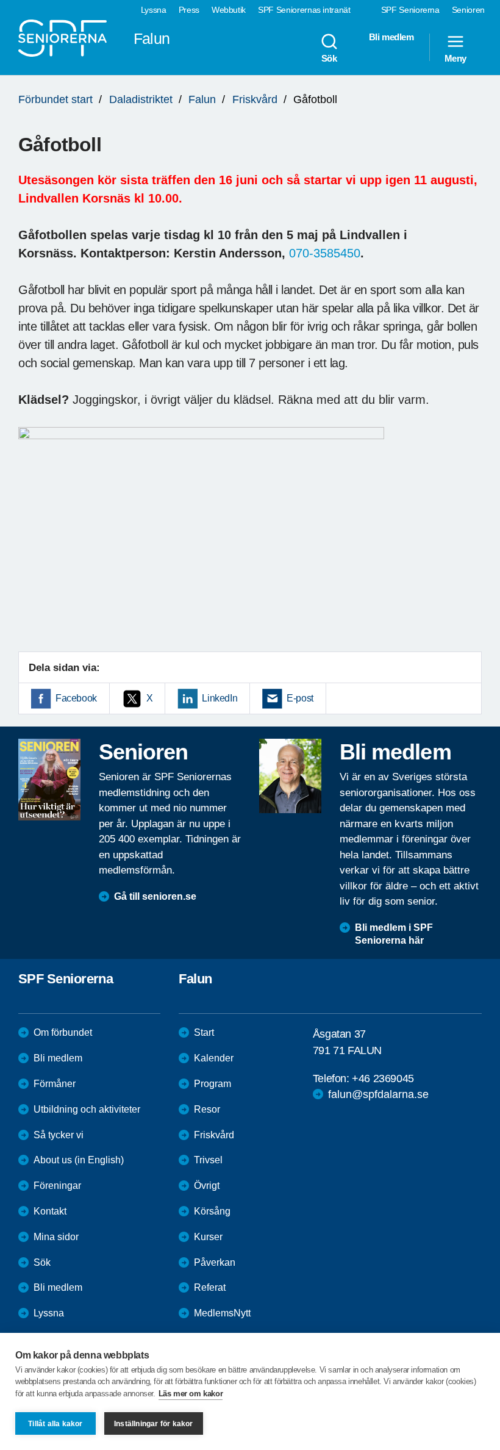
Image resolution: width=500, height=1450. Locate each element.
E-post (300, 698)
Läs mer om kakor (191, 1393)
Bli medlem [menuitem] (391, 36)
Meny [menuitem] (455, 58)
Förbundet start (55, 99)
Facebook (76, 698)
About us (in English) (79, 1160)
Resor (207, 1109)
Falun (202, 99)
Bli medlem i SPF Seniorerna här (394, 934)
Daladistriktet (141, 99)
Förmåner (55, 1084)
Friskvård (254, 99)
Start (204, 1032)
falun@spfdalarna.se (378, 1094)
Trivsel (208, 1160)
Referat (210, 1287)
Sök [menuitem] (329, 58)
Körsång (212, 1211)
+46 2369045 (383, 1078)
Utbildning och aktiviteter (87, 1109)
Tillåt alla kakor (55, 1423)
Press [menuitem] (189, 10)
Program (212, 1084)
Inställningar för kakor (153, 1423)
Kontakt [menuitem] (50, 1211)
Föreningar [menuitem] (57, 1185)
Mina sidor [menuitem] (56, 1237)
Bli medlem (58, 1058)
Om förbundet (63, 1032)
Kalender (214, 1058)
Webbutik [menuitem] (229, 10)
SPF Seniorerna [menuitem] (410, 10)
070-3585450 (324, 253)
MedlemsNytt (222, 1313)
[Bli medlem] (290, 776)
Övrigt (207, 1185)
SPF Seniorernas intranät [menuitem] (304, 10)
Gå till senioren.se (155, 896)
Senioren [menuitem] (468, 10)
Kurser (208, 1237)
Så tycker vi (59, 1135)
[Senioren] (49, 779)
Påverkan (214, 1262)
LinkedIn (219, 698)
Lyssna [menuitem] (153, 10)
